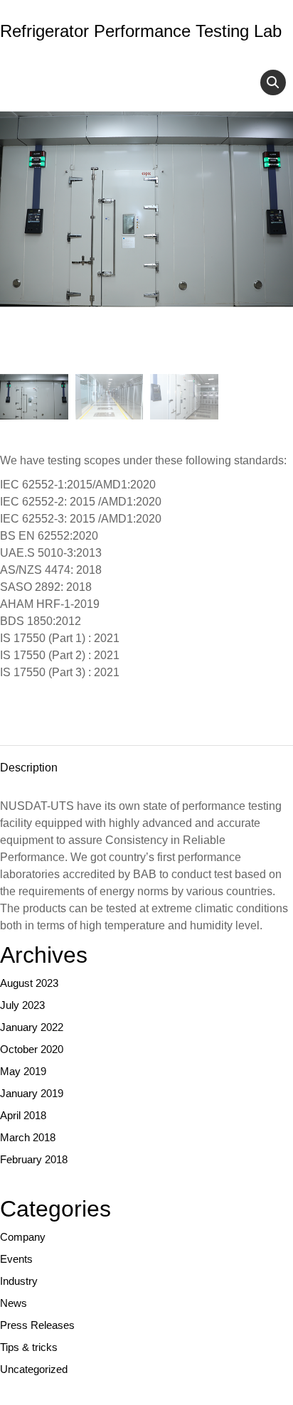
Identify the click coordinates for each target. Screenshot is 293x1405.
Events (16, 1259)
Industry (19, 1281)
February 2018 (34, 1159)
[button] (273, 82)
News (13, 1303)
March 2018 (27, 1137)
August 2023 (29, 983)
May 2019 (23, 1071)
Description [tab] (29, 768)
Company (23, 1237)
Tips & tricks (29, 1347)
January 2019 (31, 1093)
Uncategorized (34, 1369)
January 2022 (31, 1027)
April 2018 (23, 1115)
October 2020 (31, 1049)
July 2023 (22, 1005)
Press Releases (37, 1325)
